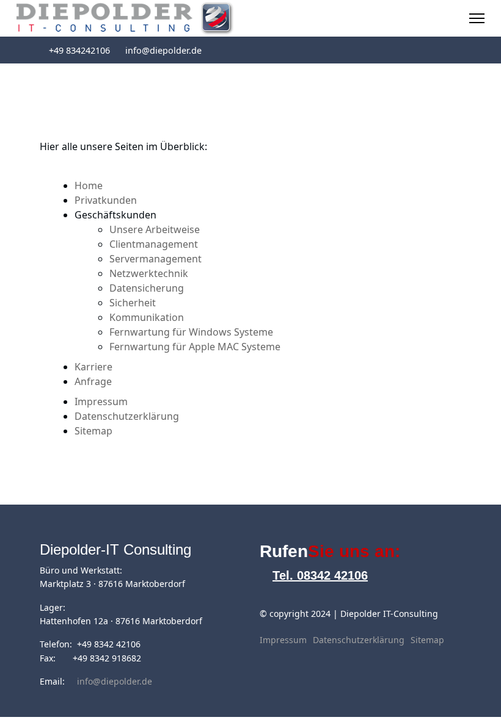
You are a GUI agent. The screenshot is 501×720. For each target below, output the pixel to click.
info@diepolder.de (163, 50)
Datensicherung (146, 288)
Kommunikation (146, 317)
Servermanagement (155, 258)
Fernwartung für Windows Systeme (191, 332)
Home (89, 185)
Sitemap (93, 430)
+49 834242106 (79, 50)
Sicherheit (132, 302)
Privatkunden (106, 200)
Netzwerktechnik (148, 273)
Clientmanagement (153, 244)
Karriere (93, 366)
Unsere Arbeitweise (154, 229)
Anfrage (93, 381)
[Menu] (477, 18)
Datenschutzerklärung (127, 416)
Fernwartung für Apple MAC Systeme (194, 346)
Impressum (101, 401)
